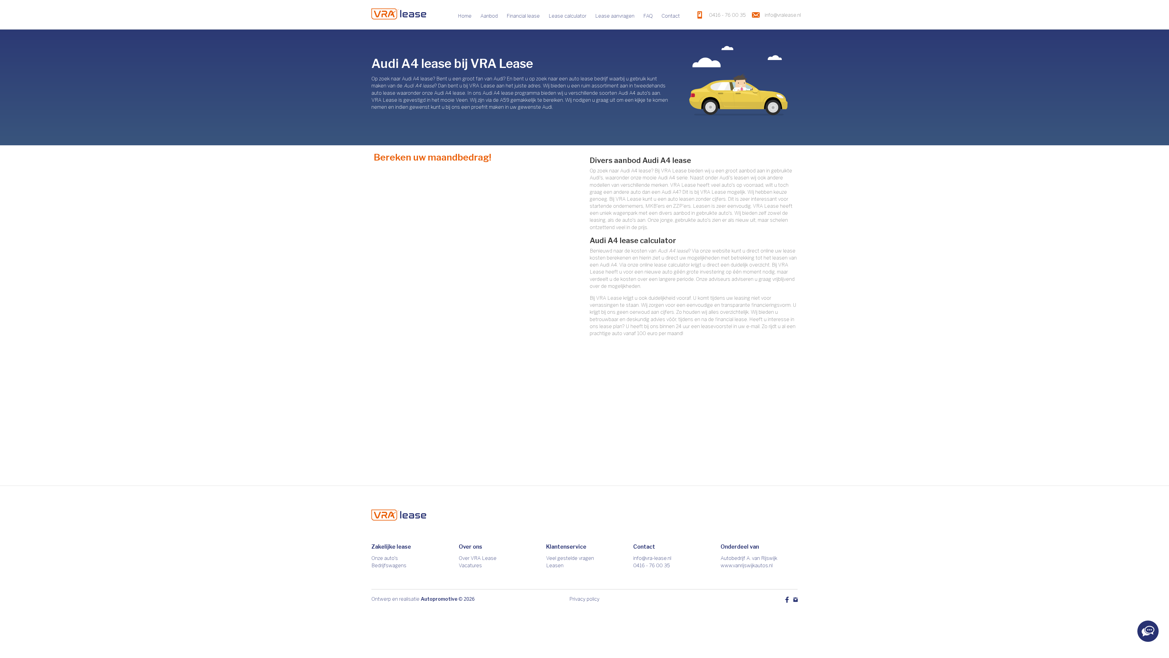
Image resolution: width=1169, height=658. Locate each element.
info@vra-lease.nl (652, 558)
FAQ (648, 16)
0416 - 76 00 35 (651, 565)
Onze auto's (384, 558)
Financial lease (523, 16)
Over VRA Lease (478, 558)
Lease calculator (567, 16)
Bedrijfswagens (388, 565)
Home (465, 16)
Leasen (554, 565)
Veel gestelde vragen (570, 558)
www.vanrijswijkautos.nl (747, 565)
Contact (671, 16)
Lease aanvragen (614, 16)
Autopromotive (439, 599)
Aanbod (489, 16)
